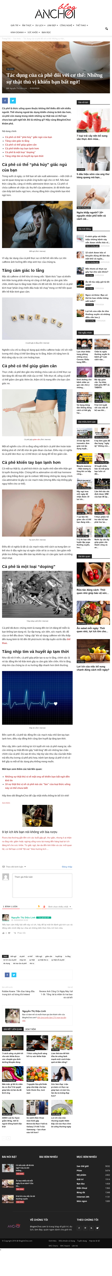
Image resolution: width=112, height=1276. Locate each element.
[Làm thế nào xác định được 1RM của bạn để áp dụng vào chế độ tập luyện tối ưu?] (102, 484)
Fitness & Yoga (100, 376)
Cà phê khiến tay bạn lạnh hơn (22, 148)
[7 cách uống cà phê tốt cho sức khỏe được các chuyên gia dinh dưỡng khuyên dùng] (12, 1042)
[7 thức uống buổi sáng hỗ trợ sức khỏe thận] (37, 1042)
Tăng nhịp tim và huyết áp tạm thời (24, 156)
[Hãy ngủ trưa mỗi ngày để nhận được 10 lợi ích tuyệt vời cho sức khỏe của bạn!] (84, 484)
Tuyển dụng (82, 1241)
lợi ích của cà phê (9, 960)
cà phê (22, 956)
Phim (79, 1170)
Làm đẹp (51, 25)
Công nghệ (66, 25)
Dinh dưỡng (56, 1114)
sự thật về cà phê (57, 960)
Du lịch (39, 25)
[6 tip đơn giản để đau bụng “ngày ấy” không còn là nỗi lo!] (102, 433)
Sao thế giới (7, 1114)
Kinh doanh (17, 32)
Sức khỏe (33, 32)
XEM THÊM (30, 1029)
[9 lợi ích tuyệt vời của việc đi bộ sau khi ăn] (102, 397)
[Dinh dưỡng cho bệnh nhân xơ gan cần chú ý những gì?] (84, 372)
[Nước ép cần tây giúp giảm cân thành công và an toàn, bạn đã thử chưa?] (102, 532)
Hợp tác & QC (94, 1241)
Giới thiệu (52, 1241)
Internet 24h (83, 1196)
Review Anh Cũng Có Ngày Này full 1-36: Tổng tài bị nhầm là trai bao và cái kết (56, 994)
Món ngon (82, 1201)
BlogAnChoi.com (38, 1226)
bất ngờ (13, 956)
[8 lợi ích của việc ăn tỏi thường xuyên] (8, 1199)
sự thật (32, 960)
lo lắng (67, 956)
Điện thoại (31, 1114)
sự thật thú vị (43, 960)
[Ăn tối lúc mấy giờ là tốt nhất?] (80, 284)
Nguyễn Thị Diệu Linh (34, 1011)
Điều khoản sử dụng (67, 1241)
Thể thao (81, 25)
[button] (106, 28)
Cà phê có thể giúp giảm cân (21, 144)
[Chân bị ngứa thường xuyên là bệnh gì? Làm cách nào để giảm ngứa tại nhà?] (102, 344)
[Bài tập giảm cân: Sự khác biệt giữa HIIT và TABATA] (102, 372)
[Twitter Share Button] (13, 101)
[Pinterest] (85, 1228)
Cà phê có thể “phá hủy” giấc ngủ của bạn (28, 137)
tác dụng (6, 963)
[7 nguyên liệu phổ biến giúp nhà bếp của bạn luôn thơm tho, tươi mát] (37, 1073)
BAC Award (65, 1246)
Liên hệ (75, 1246)
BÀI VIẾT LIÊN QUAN (13, 1029)
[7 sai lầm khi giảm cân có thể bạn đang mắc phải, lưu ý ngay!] (84, 509)
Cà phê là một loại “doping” (20, 152)
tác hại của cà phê (20, 963)
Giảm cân (81, 513)
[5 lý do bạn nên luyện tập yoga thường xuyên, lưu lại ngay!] (84, 532)
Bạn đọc (46, 32)
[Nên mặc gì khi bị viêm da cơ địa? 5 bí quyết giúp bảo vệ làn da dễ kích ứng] (12, 1073)
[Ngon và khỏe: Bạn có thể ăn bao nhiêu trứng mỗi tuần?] (80, 297)
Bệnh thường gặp (9, 1080)
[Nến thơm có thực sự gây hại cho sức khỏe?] (80, 271)
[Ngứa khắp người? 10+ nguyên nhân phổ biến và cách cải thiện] (93, 197)
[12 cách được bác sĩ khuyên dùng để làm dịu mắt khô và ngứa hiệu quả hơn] (80, 254)
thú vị (32, 963)
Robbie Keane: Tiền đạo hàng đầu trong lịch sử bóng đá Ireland (18, 993)
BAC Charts (53, 1246)
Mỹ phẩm (81, 1174)
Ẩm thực (27, 25)
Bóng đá (81, 1192)
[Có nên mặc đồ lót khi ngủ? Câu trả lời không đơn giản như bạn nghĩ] (8, 1168)
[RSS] (91, 1228)
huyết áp (58, 956)
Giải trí (14, 25)
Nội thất (30, 1080)
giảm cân (36, 439)
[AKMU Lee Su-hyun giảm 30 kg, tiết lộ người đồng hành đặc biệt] (12, 1107)
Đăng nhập (66, 867)
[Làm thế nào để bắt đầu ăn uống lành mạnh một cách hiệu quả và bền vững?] (62, 1042)
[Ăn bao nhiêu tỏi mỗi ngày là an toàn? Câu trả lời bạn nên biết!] (8, 1183)
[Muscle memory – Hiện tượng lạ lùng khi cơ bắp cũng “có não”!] (84, 458)
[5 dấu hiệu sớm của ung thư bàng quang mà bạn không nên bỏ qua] (93, 159)
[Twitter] (97, 1228)
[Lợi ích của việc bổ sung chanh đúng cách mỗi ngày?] (93, 651)
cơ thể (30, 956)
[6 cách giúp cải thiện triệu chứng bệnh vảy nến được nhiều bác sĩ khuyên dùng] (80, 238)
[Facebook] (79, 1228)
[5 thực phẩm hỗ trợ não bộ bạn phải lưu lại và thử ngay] (102, 509)
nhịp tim (23, 960)
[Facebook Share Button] (5, 101)
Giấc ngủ (39, 956)
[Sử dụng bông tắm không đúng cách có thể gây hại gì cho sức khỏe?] (84, 397)
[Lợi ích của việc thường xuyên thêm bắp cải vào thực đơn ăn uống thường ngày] (62, 1107)
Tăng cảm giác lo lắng (17, 141)
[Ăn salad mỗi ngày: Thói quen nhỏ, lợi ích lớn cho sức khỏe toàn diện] (93, 613)
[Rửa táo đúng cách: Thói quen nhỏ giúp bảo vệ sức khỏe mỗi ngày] (93, 574)
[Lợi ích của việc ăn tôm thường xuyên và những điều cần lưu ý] (80, 313)
